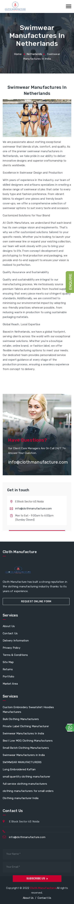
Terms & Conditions (15, 655)
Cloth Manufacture (43, 888)
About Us (9, 626)
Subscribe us (35, 878)
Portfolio (8, 676)
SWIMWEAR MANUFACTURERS (22, 762)
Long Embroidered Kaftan (19, 769)
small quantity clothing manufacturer (26, 776)
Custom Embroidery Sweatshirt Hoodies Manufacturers (28, 710)
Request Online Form (36, 601)
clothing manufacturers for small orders (28, 791)
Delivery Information (16, 640)
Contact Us (10, 633)
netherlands (34, 54)
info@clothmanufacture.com (33, 508)
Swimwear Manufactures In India (23, 733)
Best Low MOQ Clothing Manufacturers (28, 740)
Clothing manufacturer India (20, 798)
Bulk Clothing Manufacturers (21, 719)
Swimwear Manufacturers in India (24, 755)
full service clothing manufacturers (25, 783)
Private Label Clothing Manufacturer (26, 726)
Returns (8, 669)
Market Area (10, 683)
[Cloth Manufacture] (15, 6)
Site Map (8, 662)
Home (18, 54)
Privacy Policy (11, 647)
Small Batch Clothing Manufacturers (26, 747)
